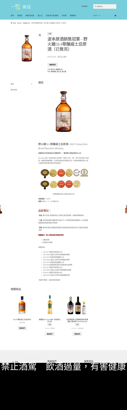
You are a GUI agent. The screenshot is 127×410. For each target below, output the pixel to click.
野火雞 (64, 71)
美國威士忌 (26, 23)
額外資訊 (14, 90)
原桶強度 (53, 71)
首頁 (12, 15)
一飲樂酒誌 (84, 6)
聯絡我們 (52, 65)
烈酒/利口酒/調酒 (52, 15)
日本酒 (64, 15)
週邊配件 (73, 15)
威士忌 (40, 15)
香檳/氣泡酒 (30, 15)
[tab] (22, 84)
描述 (12, 84)
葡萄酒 (19, 15)
